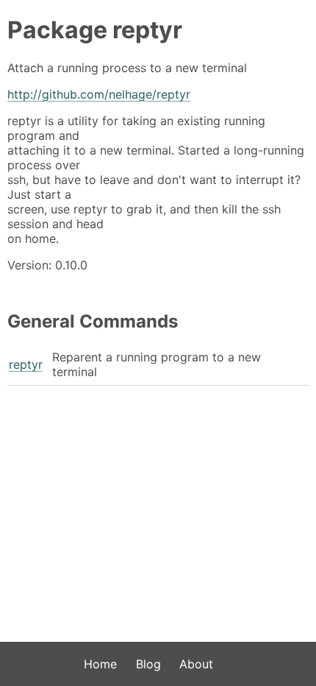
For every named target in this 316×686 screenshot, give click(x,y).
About (196, 664)
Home (100, 664)
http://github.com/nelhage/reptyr (98, 94)
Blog (148, 664)
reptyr (26, 364)
